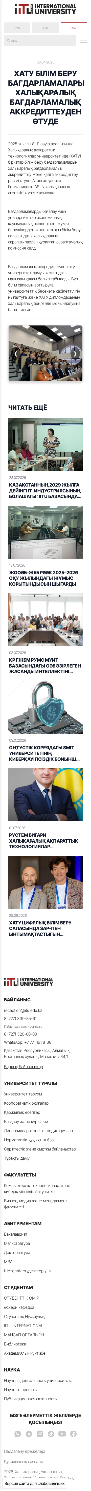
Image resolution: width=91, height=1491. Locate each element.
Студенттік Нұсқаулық (24, 1316)
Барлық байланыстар (23, 1066)
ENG (45, 27)
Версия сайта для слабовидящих (35, 1483)
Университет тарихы (23, 1093)
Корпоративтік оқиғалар (26, 1103)
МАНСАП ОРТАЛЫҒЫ (24, 1334)
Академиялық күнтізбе (25, 1353)
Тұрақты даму (17, 1158)
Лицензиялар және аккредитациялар (38, 1130)
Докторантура (17, 1252)
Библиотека (15, 1343)
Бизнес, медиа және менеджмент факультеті (35, 1203)
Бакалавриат (15, 1234)
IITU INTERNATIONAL (23, 1325)
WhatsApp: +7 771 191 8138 (27, 1042)
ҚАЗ (74, 27)
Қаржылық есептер (22, 1112)
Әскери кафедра (19, 1307)
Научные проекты (20, 1389)
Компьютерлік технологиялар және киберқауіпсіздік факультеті (37, 1188)
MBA (8, 1261)
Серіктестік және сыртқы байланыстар (40, 1149)
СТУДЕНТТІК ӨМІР (21, 1298)
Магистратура (17, 1243)
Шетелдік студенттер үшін (28, 1270)
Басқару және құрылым (26, 1121)
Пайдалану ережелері (24, 1451)
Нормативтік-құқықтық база (29, 1139)
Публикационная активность (30, 1398)
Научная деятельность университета (38, 1380)
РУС (17, 27)
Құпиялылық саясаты (23, 1461)
